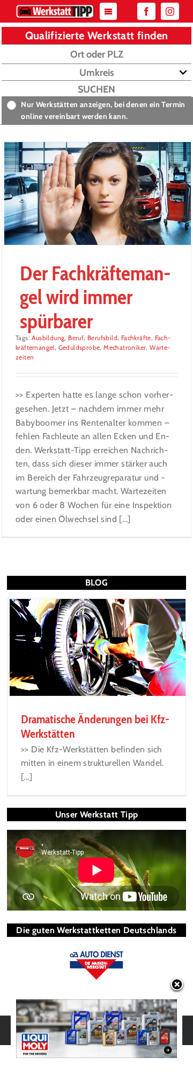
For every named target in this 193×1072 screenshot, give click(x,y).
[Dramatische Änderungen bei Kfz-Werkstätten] (96, 647)
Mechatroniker (124, 347)
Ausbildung (48, 338)
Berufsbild (102, 338)
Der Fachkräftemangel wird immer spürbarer (95, 297)
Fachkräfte (136, 338)
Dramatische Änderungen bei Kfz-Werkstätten (95, 726)
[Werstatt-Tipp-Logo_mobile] (54, 7)
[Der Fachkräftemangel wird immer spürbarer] (96, 193)
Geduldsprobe (79, 347)
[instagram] (170, 11)
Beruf (76, 338)
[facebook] (146, 11)
